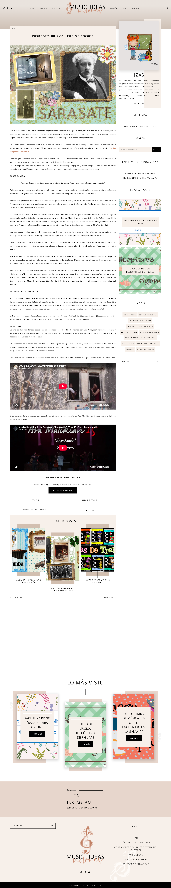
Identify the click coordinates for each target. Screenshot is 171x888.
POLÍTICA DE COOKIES (136, 859)
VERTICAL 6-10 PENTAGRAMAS (140, 173)
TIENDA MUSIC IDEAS (145, 349)
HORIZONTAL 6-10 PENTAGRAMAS (140, 177)
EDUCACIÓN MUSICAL (148, 315)
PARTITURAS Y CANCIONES (148, 343)
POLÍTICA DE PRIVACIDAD (136, 864)
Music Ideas (79, 885)
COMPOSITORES (28, 509)
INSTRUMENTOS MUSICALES (140, 320)
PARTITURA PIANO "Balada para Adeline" (140, 222)
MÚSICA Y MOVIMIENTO (149, 332)
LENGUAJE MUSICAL (129, 332)
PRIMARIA (130, 349)
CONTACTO (135, 8)
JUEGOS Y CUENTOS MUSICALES (140, 326)
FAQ (124, 8)
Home (31, 8)
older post (108, 597)
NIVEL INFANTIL (128, 343)
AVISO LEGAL (136, 854)
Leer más (37, 734)
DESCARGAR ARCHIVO (63, 490)
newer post (17, 597)
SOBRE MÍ (44, 8)
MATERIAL (56, 8)
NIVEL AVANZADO (131, 338)
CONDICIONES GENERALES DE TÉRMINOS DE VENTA (136, 849)
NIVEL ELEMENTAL (42, 509)
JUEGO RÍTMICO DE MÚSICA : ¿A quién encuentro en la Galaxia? (133, 722)
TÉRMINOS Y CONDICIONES (136, 842)
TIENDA (112, 8)
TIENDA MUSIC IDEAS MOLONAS (140, 126)
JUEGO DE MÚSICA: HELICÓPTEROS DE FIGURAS (140, 270)
